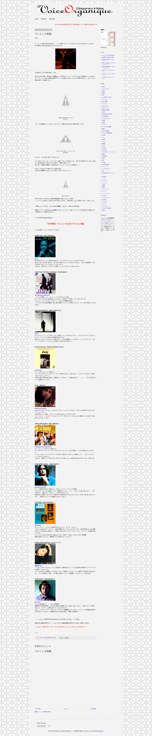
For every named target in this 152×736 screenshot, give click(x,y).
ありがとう (105, 105)
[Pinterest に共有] (68, 638)
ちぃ (103, 137)
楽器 (103, 122)
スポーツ (42, 637)
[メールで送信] (60, 638)
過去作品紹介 (106, 110)
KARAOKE (52, 19)
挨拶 (103, 120)
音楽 (46, 637)
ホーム (66, 708)
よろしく (104, 124)
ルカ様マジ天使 (106, 97)
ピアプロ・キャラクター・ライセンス (107, 221)
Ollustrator (86, 731)
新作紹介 (104, 156)
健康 (103, 154)
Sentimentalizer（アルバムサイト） (108, 67)
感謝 (103, 143)
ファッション (106, 193)
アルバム (104, 99)
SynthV (104, 176)
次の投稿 (37, 708)
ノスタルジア (106, 168)
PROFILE (43, 19)
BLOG (36, 19)
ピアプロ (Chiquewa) (108, 55)
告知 (103, 91)
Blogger (101, 731)
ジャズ (104, 178)
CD (103, 95)
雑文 (49, 637)
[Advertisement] (65, 702)
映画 (103, 187)
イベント (104, 103)
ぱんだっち (105, 107)
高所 (103, 210)
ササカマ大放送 (106, 208)
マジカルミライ (106, 118)
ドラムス (104, 181)
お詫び (104, 148)
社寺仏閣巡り (106, 164)
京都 (103, 162)
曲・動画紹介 (106, 131)
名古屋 (104, 199)
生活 (103, 145)
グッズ (104, 166)
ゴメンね (104, 206)
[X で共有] (64, 638)
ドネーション (106, 197)
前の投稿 (93, 708)
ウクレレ (104, 202)
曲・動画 (104, 101)
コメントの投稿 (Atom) (44, 711)
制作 (103, 129)
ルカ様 (104, 150)
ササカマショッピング (108, 152)
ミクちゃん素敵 (106, 126)
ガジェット (105, 189)
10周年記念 (105, 116)
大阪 (103, 139)
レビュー (104, 183)
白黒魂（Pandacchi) (108, 57)
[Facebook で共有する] (66, 638)
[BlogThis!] (62, 638)
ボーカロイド (106, 89)
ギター (104, 141)
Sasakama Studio (107, 114)
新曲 (103, 185)
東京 (103, 158)
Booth (104, 135)
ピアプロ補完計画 (107, 133)
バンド (104, 191)
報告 (103, 93)
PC (103, 160)
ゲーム (104, 204)
